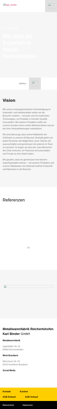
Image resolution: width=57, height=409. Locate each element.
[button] (43, 216)
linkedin (5, 377)
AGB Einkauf (9, 397)
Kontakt (7, 391)
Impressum (28, 405)
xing (11, 377)
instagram (23, 377)
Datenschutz (8, 405)
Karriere (24, 391)
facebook (17, 377)
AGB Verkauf (31, 397)
